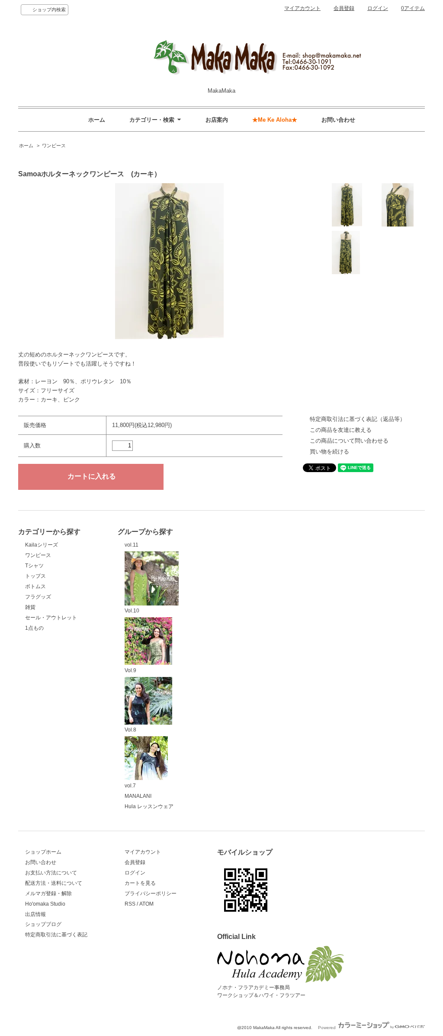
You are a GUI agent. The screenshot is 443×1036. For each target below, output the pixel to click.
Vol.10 (132, 611)
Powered (327, 1027)
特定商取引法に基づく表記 (56, 935)
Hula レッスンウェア (149, 806)
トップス (35, 576)
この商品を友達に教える (341, 430)
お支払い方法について (51, 873)
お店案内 (216, 120)
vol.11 (131, 545)
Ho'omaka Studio (45, 904)
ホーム (96, 120)
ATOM (146, 904)
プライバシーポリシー (151, 893)
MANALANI (138, 796)
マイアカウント (302, 8)
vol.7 (130, 786)
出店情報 (35, 914)
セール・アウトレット (51, 618)
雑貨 (30, 607)
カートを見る (140, 883)
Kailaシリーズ (41, 545)
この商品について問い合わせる (349, 440)
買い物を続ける (329, 451)
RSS (130, 904)
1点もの (34, 628)
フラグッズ (38, 597)
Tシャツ (34, 566)
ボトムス (35, 586)
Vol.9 (130, 670)
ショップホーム (43, 852)
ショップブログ (43, 924)
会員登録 (344, 8)
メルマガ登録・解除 (48, 893)
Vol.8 (130, 730)
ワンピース (54, 145)
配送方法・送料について (53, 883)
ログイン (377, 8)
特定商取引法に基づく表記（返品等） (357, 419)
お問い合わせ (338, 120)
